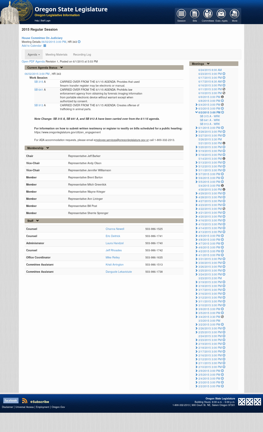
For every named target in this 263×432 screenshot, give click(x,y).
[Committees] (208, 15)
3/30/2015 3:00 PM (210, 263)
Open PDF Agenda (33, 61)
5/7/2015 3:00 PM (209, 174)
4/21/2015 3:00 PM (210, 212)
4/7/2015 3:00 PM (209, 243)
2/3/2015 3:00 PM (209, 382)
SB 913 (39, 105)
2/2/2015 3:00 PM (209, 386)
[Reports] (234, 15)
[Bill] (194, 15)
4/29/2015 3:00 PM (210, 193)
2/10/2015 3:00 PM (210, 367)
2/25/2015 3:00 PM (210, 332)
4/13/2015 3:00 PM (210, 232)
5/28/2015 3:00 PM (210, 131)
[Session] (181, 15)
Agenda (33, 54)
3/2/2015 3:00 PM (209, 324)
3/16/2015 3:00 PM (210, 293)
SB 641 (39, 89)
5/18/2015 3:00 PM (210, 155)
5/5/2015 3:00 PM (209, 182)
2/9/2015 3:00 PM (209, 371)
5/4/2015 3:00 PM (209, 185)
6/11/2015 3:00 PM (210, 89)
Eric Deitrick (113, 236)
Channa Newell (115, 229)
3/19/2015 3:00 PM (210, 282)
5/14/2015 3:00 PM (210, 158)
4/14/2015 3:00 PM (210, 228)
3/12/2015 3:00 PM (210, 297)
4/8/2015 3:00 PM (209, 239)
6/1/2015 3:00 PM (209, 128)
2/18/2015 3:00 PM (210, 347)
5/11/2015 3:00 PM (210, 170)
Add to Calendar (32, 45)
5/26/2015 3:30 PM (210, 139)
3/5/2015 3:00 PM (209, 313)
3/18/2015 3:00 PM (210, 286)
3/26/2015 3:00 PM (210, 266)
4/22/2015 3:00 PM (210, 209)
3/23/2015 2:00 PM (210, 278)
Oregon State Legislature (71, 9)
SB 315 (39, 82)
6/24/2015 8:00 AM (210, 70)
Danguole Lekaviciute (119, 271)
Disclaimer (7, 407)
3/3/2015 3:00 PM (209, 320)
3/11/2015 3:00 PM (210, 301)
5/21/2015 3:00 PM (210, 143)
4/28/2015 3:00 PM (210, 197)
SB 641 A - (210, 120)
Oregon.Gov (58, 407)
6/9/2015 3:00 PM (209, 97)
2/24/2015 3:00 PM (210, 336)
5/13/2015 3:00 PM (210, 162)
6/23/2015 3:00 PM (210, 74)
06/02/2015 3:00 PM (53, 42)
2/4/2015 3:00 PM (209, 378)
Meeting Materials (56, 54)
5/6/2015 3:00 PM (209, 178)
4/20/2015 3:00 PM (210, 216)
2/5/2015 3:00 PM (209, 374)
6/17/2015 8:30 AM (210, 81)
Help (37, 20)
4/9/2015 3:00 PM (209, 236)
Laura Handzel (115, 243)
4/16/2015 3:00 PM (210, 220)
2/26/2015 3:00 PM (210, 328)
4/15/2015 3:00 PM (210, 224)
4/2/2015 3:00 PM (209, 251)
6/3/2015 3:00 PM (209, 108)
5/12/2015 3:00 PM (210, 166)
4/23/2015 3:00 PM (210, 205)
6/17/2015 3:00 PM (210, 77)
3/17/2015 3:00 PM (210, 290)
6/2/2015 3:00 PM (209, 112)
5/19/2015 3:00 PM (210, 151)
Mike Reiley (113, 257)
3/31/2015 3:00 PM (210, 259)
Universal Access (24, 407)
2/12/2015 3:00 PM (210, 359)
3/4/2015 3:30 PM (209, 317)
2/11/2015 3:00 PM (210, 363)
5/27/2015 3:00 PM (210, 135)
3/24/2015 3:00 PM (210, 274)
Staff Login (45, 20)
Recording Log (82, 54)
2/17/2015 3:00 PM (210, 351)
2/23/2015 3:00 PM (210, 340)
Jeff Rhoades (114, 250)
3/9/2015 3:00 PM (209, 309)
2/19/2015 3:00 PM (210, 344)
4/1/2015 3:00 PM (209, 255)
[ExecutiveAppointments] (221, 15)
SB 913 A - (210, 124)
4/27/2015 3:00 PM (210, 201)
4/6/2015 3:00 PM (209, 247)
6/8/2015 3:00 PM (209, 101)
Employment (42, 407)
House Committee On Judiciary (42, 38)
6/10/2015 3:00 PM (210, 93)
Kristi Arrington (115, 264)
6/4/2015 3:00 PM (209, 104)
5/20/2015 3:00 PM (210, 147)
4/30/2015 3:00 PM (210, 189)
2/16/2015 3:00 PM (210, 355)
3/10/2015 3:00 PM (210, 305)
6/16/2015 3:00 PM (210, 85)
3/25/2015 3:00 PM (210, 270)
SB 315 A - (210, 116)
